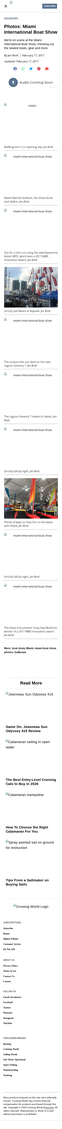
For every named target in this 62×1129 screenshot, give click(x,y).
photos (8, 652)
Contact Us (8, 976)
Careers (7, 981)
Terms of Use (9, 971)
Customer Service (12, 944)
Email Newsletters (12, 997)
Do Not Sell (9, 949)
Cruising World (11, 1049)
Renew (6, 933)
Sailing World (10, 1054)
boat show (18, 648)
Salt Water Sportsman (14, 1059)
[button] (15, 69)
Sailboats (11, 18)
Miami (29, 648)
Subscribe (8, 928)
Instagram (8, 1018)
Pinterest (7, 1013)
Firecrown (48, 1107)
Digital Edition (10, 939)
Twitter (7, 1007)
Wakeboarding (10, 1070)
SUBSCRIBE (50, 6)
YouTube (7, 1023)
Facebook (8, 1002)
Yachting (7, 1075)
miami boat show (45, 648)
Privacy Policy (10, 966)
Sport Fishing (10, 1065)
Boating (7, 1044)
